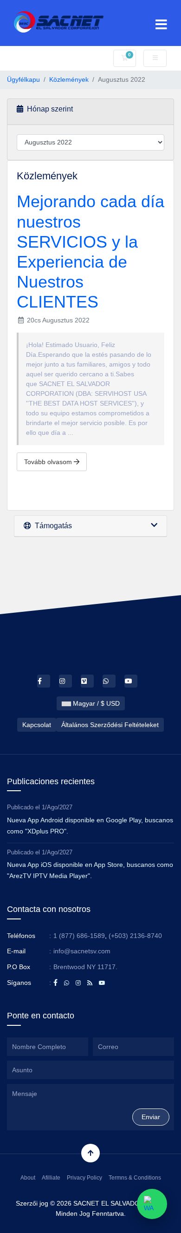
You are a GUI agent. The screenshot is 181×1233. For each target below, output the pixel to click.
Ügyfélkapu (23, 79)
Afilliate (51, 1177)
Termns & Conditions (135, 1177)
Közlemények (69, 79)
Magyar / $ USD (95, 703)
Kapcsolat (36, 724)
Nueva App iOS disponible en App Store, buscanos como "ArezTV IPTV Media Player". (90, 870)
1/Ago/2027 (57, 807)
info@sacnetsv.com (81, 951)
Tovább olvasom (49, 462)
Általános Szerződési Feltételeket (110, 724)
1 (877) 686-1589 (79, 935)
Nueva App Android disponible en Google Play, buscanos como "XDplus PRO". (90, 825)
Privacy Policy (84, 1177)
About (27, 1177)
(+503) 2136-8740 (135, 935)
